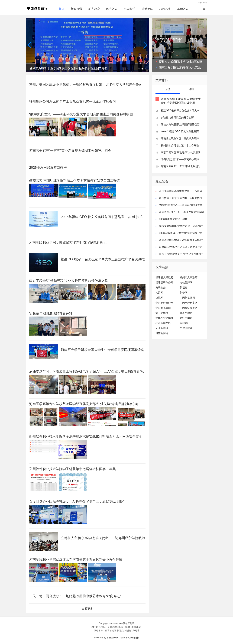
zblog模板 (134, 637)
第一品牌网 (161, 313)
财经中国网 (186, 318)
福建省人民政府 (164, 277)
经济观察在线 (163, 323)
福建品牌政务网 (164, 282)
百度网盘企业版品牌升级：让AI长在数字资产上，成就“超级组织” (76, 501)
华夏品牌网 (186, 313)
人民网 (159, 292)
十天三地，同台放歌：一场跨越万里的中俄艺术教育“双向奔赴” (75, 595)
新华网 (183, 292)
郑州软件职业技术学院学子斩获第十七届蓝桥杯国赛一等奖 (72, 468)
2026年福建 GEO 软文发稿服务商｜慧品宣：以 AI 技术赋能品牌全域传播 (182, 131)
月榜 (167, 89)
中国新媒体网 (187, 297)
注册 (200, 2)
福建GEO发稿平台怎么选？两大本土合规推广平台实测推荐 (182, 110)
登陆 (205, 2)
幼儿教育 (94, 9)
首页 (61, 9)
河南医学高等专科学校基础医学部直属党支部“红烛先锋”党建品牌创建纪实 (83, 403)
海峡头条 (160, 287)
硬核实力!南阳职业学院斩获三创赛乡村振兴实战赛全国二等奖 (74, 180)
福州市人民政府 (188, 277)
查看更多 (87, 608)
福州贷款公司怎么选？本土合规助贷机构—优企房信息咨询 (72, 101)
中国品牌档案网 (188, 302)
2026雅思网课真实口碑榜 (48, 167)
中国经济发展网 (188, 308)
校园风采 (165, 9)
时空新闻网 (161, 333)
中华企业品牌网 (164, 318)
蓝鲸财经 (185, 323)
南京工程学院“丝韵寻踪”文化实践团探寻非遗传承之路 (68, 280)
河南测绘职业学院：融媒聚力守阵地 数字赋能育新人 (68, 242)
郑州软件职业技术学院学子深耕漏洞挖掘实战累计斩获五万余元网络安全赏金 (85, 436)
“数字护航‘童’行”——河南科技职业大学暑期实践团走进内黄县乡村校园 (81, 114)
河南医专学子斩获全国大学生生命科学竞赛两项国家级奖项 (181, 100)
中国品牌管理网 (164, 302)
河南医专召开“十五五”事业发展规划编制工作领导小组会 (70, 150)
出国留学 (129, 9)
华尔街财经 (186, 328)
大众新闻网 (161, 328)
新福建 (183, 287)
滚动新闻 (147, 9)
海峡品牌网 (186, 282)
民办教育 (112, 9)
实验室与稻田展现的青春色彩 (50, 313)
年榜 (191, 89)
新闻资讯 (76, 9)
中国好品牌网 (163, 308)
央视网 (159, 297)
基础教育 (183, 9)
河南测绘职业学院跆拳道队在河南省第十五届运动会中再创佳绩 (75, 559)
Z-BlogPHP (112, 637)
